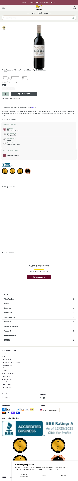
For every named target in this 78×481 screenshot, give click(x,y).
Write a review (39, 277)
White (34, 13)
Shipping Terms (6, 359)
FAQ (3, 368)
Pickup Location (7, 365)
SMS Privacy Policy (7, 387)
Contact (4, 370)
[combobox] (39, 17)
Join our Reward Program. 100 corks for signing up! (39, 2)
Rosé (40, 13)
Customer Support (8, 357)
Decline (63, 475)
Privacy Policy (6, 376)
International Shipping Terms (11, 362)
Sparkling (46, 13)
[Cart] (74, 8)
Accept (44, 475)
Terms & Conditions (8, 373)
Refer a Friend (6, 382)
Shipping (4, 98)
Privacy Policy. (53, 469)
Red (29, 13)
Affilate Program (7, 379)
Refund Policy (6, 384)
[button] (6, 82)
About (4, 354)
